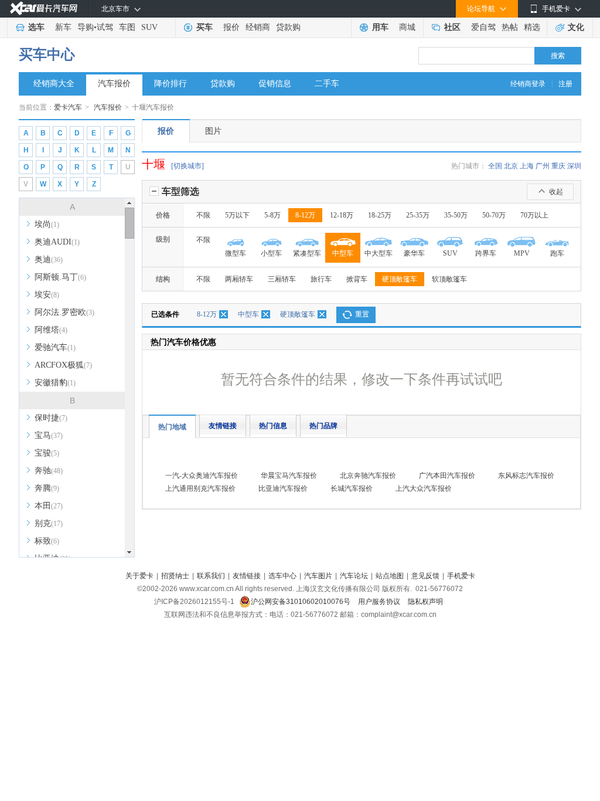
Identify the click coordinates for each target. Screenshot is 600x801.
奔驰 (49, 470)
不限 (203, 215)
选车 (36, 27)
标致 (47, 541)
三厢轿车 (282, 279)
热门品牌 (323, 426)
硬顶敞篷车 (399, 279)
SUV (149, 27)
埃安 (47, 294)
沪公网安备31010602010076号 (301, 602)
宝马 (49, 435)
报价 (231, 27)
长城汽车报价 (351, 488)
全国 (495, 166)
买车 (204, 27)
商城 (407, 27)
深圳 (574, 166)
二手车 (327, 83)
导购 (85, 27)
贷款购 (288, 27)
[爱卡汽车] (43, 8)
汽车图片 (318, 576)
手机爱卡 (461, 576)
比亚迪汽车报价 (283, 488)
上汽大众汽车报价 (424, 488)
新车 (63, 27)
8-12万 (305, 215)
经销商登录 (528, 84)
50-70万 (494, 215)
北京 (511, 166)
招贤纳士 (175, 576)
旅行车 (321, 279)
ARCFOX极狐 (63, 365)
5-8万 (272, 215)
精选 (532, 27)
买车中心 (47, 54)
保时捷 (51, 417)
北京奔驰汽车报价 (368, 475)
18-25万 (379, 215)
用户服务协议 (380, 602)
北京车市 (115, 9)
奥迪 (49, 259)
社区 (452, 27)
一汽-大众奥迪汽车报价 (201, 475)
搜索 (558, 56)
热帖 (510, 27)
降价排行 (170, 83)
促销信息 (274, 83)
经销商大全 (53, 83)
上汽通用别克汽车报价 (200, 488)
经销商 (258, 27)
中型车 (248, 314)
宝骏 (47, 453)
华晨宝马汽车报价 (289, 475)
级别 (163, 239)
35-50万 (456, 215)
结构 (163, 279)
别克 (49, 523)
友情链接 (223, 426)
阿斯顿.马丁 (60, 277)
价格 (163, 215)
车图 (127, 27)
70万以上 (534, 215)
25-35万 (417, 215)
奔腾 (47, 488)
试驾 (105, 27)
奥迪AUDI (57, 241)
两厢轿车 (239, 279)
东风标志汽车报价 (526, 475)
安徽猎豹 (55, 382)
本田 (49, 505)
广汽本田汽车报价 (447, 475)
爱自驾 (483, 27)
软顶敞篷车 (449, 279)
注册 (565, 84)
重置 (362, 314)
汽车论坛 (354, 576)
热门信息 (273, 426)
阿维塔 (51, 329)
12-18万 (341, 215)
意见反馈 (425, 576)
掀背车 (356, 279)
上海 (527, 166)
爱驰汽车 (55, 347)
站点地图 (390, 576)
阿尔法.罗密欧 (64, 312)
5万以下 (237, 215)
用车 (380, 27)
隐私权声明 (425, 602)
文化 (576, 27)
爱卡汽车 (68, 107)
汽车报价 (114, 83)
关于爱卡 (139, 576)
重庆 (558, 166)
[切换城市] (187, 166)
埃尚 (47, 224)
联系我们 (211, 576)
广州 (543, 166)
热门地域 (172, 427)
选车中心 (282, 576)
